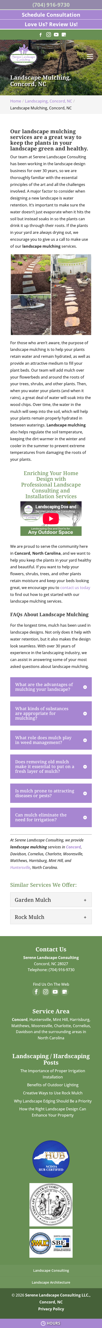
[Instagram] (48, 35)
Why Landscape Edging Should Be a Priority (53, 1101)
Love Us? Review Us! (51, 24)
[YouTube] (56, 35)
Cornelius (81, 1025)
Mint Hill (60, 1019)
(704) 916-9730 (51, 4)
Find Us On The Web (51, 984)
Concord (73, 847)
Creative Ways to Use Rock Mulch (53, 1093)
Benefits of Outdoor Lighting (53, 1084)
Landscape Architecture (51, 1282)
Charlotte (62, 1025)
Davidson (24, 1031)
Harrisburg (79, 1019)
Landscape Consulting (51, 1270)
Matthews (20, 1025)
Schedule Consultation (51, 14)
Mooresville (41, 1025)
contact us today (75, 587)
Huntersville (20, 867)
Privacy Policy (51, 1309)
